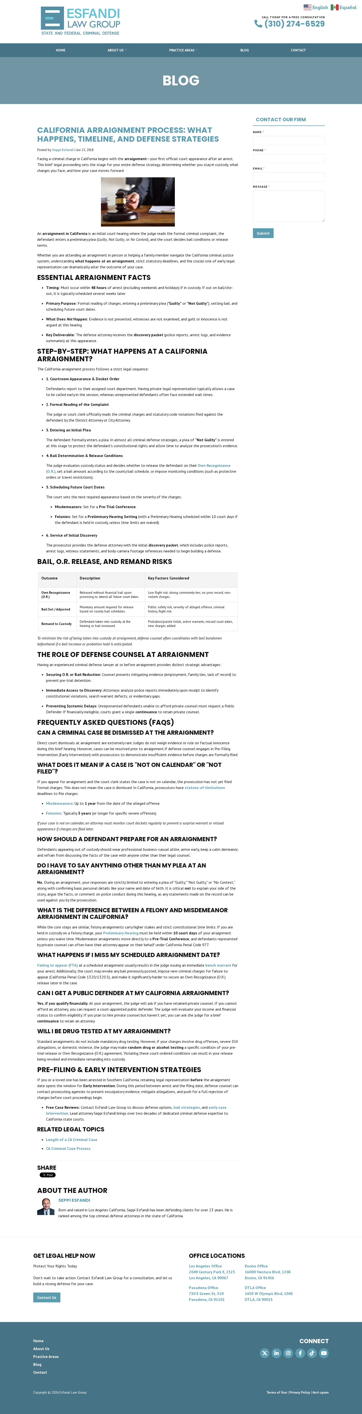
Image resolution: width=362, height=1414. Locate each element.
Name (258, 132)
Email (259, 168)
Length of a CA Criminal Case (71, 1139)
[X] (265, 1353)
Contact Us (46, 1297)
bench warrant (217, 965)
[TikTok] (312, 1353)
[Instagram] (288, 1353)
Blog (244, 50)
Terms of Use (276, 1392)
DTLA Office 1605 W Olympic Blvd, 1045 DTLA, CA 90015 (269, 1293)
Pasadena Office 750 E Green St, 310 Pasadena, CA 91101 (207, 1293)
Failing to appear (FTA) (57, 965)
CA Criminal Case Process (68, 1148)
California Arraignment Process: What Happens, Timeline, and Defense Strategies (128, 134)
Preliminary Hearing (120, 932)
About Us (116, 50)
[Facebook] (300, 1353)
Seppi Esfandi (63, 150)
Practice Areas (182, 50)
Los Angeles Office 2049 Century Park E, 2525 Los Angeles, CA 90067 (212, 1271)
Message (261, 186)
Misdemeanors (59, 803)
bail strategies (186, 1107)
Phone (259, 150)
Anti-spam (321, 1392)
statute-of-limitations (205, 787)
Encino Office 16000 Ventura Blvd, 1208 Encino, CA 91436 (268, 1271)
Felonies (53, 813)
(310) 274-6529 (294, 23)
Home (61, 50)
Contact (298, 50)
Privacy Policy (299, 1392)
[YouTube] (324, 1353)
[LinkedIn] (276, 1353)
